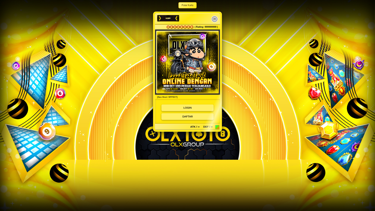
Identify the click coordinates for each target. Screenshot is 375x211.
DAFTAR (187, 116)
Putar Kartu (187, 5)
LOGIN (187, 107)
